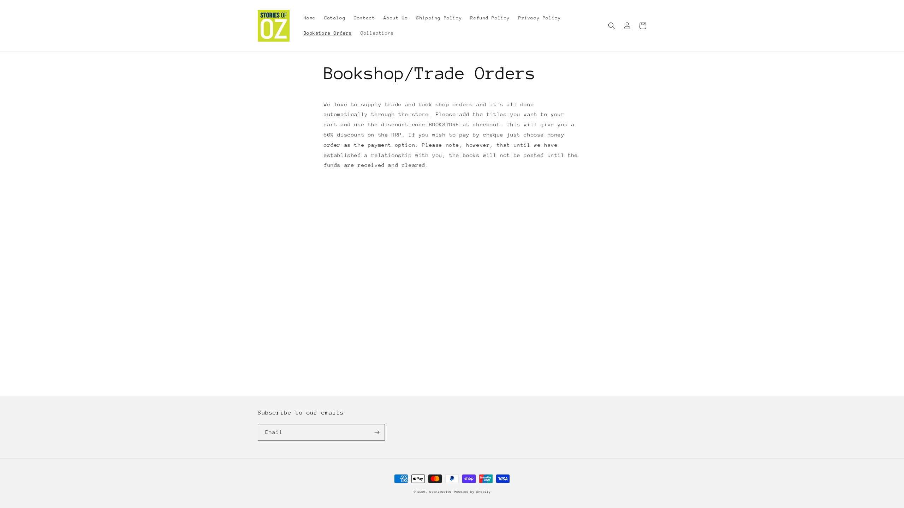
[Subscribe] (377, 432)
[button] (611, 26)
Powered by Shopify (472, 492)
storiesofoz (440, 492)
